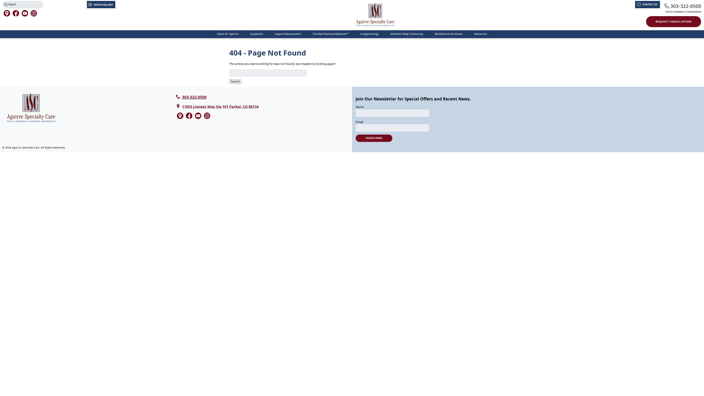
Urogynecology (369, 34)
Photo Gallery (103, 4)
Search (235, 81)
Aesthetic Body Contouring (406, 34)
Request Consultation (674, 21)
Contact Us (649, 4)
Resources (480, 34)
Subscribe (374, 138)
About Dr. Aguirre (228, 34)
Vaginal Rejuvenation (288, 34)
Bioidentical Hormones (449, 34)
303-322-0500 (685, 6)
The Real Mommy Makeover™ (331, 34)
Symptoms (256, 34)
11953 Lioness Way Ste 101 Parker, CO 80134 (220, 106)
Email (359, 122)
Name (360, 107)
